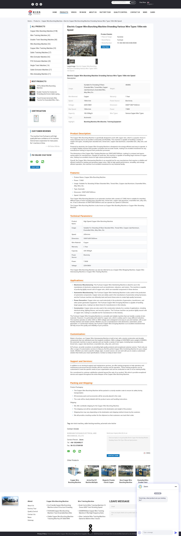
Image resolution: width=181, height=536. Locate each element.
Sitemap (31, 520)
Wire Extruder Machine (38, 57)
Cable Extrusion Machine (39, 70)
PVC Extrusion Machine (38, 61)
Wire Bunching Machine (38, 44)
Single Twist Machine (38, 65)
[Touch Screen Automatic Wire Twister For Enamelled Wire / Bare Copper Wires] (32, 99)
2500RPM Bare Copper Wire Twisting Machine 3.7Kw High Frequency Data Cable (91, 512)
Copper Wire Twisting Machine (41, 48)
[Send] (175, 532)
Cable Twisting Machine (39, 53)
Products (64, 12)
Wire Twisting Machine (38, 35)
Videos (73, 12)
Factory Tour (105, 12)
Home (55, 12)
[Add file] (139, 532)
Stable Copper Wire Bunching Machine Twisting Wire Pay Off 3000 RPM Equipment (60, 518)
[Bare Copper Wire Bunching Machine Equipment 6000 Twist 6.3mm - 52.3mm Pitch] (125, 471)
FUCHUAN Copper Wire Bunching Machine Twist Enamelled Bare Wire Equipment (60, 512)
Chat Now (142, 2)
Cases (152, 12)
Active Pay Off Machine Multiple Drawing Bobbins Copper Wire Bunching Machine (91, 481)
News (145, 12)
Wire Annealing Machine (39, 74)
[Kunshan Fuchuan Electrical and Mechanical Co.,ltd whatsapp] (38, 162)
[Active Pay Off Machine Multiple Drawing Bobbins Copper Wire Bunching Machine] (91, 471)
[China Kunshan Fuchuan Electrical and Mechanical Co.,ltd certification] (36, 118)
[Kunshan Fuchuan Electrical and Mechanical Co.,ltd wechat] (44, 162)
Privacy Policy (42, 534)
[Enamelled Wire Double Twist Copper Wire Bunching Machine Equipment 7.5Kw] (142, 471)
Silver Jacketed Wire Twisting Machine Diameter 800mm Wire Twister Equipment (92, 518)
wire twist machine (77, 423)
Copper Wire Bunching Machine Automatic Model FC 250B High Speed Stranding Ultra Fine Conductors (74, 481)
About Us (92, 12)
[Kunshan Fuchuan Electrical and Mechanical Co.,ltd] (34, 13)
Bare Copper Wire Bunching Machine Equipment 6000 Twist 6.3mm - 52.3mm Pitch (125, 481)
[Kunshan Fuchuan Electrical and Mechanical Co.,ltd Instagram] (41, 4)
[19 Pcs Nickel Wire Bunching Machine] (32, 86)
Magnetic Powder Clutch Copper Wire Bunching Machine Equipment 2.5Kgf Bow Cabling (109, 481)
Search (133, 2)
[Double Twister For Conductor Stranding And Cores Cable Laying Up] (32, 93)
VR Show (83, 12)
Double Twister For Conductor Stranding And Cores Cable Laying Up (48, 94)
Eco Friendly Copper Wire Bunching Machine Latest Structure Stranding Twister (60, 506)
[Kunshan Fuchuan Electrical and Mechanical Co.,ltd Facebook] (33, 4)
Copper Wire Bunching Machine (52, 21)
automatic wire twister (108, 423)
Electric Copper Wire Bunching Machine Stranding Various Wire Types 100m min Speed (82, 68)
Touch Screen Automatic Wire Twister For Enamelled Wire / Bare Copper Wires (48, 100)
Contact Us (135, 12)
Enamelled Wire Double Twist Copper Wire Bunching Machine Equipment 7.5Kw (142, 481)
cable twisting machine (92, 423)
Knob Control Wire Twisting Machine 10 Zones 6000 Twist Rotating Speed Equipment (92, 506)
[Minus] (176, 486)
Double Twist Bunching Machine (42, 40)
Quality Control (120, 12)
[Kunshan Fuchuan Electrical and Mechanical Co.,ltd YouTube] (37, 4)
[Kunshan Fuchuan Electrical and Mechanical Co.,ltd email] (33, 162)
